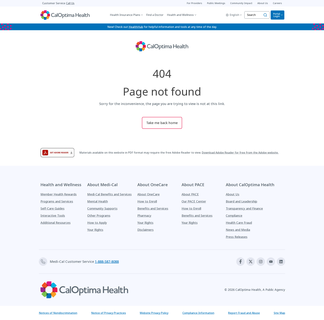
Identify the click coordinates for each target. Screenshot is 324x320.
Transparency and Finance (244, 208)
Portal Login (276, 15)
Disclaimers (145, 230)
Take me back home (162, 123)
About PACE (190, 194)
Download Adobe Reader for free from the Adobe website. (240, 152)
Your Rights (95, 230)
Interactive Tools (52, 216)
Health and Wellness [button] (180, 15)
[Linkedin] (281, 261)
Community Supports (102, 208)
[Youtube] (271, 261)
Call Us (70, 3)
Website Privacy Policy (154, 313)
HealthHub (136, 27)
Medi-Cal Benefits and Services (109, 194)
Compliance (234, 216)
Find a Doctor (155, 15)
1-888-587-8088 (107, 261)
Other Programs (98, 216)
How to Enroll (147, 201)
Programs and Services (56, 201)
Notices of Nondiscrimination (58, 313)
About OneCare (148, 194)
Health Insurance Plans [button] (125, 15)
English (234, 15)
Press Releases (236, 237)
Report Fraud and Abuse (244, 313)
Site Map (279, 313)
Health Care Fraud (239, 223)
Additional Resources (55, 223)
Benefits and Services (152, 208)
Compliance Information (198, 313)
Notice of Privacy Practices (108, 313)
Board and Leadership (241, 201)
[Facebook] (240, 261)
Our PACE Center (194, 201)
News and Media (238, 230)
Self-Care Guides (52, 208)
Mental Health (97, 201)
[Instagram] (260, 261)
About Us (232, 194)
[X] (250, 261)
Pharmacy (144, 216)
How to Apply (97, 223)
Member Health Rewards (58, 194)
